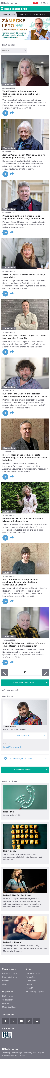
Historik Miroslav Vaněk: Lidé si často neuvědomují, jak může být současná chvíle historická (24, 457)
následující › (45, 672)
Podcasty (6, 1003)
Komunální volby (9, 977)
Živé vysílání (7, 996)
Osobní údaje (16, 1053)
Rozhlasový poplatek (35, 991)
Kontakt (29, 988)
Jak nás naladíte (28, 14)
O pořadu (7, 697)
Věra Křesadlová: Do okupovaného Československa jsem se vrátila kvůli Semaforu (21, 94)
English (41, 1053)
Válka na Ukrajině (9, 973)
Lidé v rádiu (31, 981)
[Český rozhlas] (9, 3)
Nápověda (30, 977)
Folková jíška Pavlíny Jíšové (17, 895)
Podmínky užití (30, 1053)
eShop (5, 984)
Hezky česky (9, 851)
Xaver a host (9, 726)
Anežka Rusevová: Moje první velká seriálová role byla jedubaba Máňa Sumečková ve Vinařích (20, 582)
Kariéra (29, 984)
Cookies (5, 1053)
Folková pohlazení (12, 942)
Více (43, 14)
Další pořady (9, 781)
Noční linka (8, 812)
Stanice (5, 981)
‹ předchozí (4, 672)
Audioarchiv (7, 1000)
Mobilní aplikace (9, 1007)
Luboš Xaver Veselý (12, 747)
